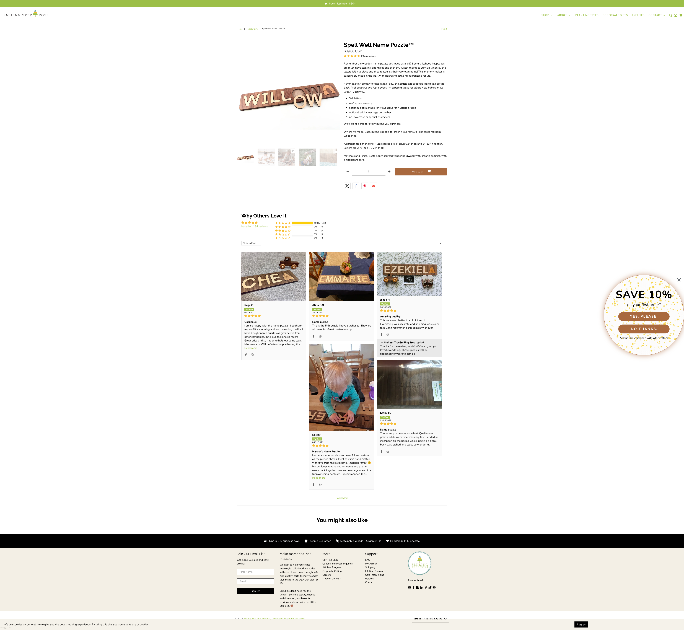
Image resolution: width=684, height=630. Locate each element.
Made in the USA (331, 578)
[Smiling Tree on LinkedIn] (421, 588)
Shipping (370, 567)
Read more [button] (250, 348)
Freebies (638, 15)
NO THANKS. (644, 328)
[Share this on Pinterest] (364, 186)
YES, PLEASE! (644, 316)
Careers (326, 575)
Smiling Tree (250, 618)
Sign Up (255, 591)
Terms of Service (296, 618)
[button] (352, 56)
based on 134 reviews (254, 226)
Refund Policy (264, 618)
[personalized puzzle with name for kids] (288, 93)
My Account (371, 563)
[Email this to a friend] (373, 186)
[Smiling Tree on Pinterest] (426, 588)
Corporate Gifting (332, 571)
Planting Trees (587, 15)
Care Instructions (374, 575)
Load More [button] (342, 498)
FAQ (367, 560)
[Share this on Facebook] (356, 186)
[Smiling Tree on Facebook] (413, 588)
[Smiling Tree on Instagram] (417, 588)
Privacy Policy (279, 618)
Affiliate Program (331, 567)
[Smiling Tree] (26, 13)
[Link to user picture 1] (273, 276)
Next (444, 29)
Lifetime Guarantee (375, 571)
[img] (273, 316)
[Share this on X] (347, 186)
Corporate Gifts (615, 15)
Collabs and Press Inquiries (337, 563)
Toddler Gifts (252, 29)
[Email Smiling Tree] (409, 588)
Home (239, 29)
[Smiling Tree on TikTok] (430, 588)
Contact (369, 582)
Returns (369, 578)
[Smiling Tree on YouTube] (434, 588)
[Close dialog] (679, 279)
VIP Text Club (330, 560)
